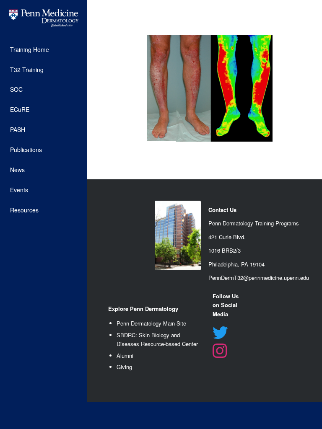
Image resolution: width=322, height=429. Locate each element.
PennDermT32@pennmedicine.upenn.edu (258, 278)
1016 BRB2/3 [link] (224, 250)
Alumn (124, 355)
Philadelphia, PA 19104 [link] (236, 264)
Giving (124, 367)
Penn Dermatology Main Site (151, 323)
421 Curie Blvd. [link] (227, 237)
